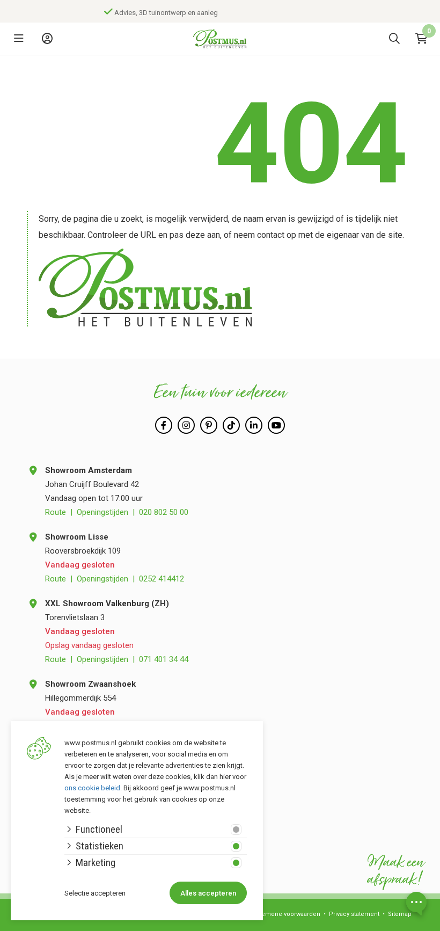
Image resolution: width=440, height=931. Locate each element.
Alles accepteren (208, 893)
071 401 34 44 (163, 659)
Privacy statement (354, 914)
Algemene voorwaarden (286, 914)
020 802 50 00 (163, 512)
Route (55, 512)
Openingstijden (102, 512)
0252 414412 (161, 579)
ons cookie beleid (92, 788)
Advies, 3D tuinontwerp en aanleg (122, 13)
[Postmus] (220, 38)
